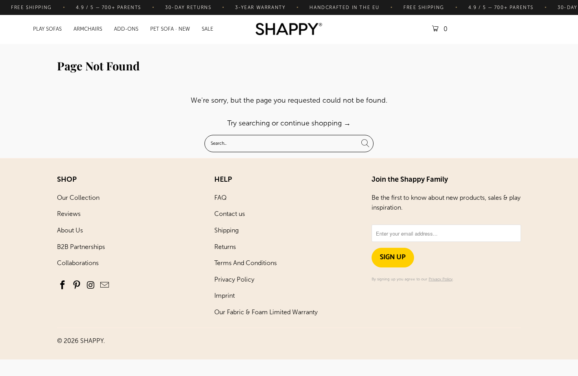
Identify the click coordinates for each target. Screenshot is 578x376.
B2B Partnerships (81, 247)
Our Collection (78, 197)
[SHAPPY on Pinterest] (77, 285)
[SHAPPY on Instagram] (91, 285)
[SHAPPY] (289, 29)
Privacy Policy (234, 279)
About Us (70, 230)
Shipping (226, 230)
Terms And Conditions (245, 263)
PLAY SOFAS (47, 29)
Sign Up (393, 257)
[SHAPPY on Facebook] (63, 285)
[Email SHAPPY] (105, 285)
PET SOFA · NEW (170, 29)
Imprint (224, 295)
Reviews (69, 213)
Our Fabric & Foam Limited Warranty (266, 312)
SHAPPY (91, 341)
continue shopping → (315, 123)
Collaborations (78, 263)
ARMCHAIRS (88, 29)
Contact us (229, 213)
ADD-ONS (126, 29)
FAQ (220, 197)
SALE (207, 29)
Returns (225, 247)
